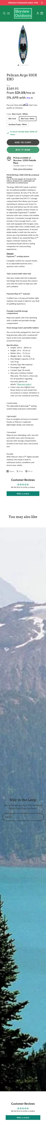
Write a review (23, 493)
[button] (18, 65)
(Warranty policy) (24, 384)
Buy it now (23, 150)
